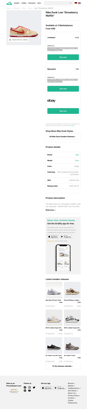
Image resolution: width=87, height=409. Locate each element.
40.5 (58, 48)
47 (58, 50)
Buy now (63, 57)
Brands (70, 383)
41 (61, 48)
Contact (71, 398)
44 (73, 48)
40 (54, 48)
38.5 (49, 48)
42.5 (67, 48)
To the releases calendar (62, 366)
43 (70, 48)
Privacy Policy (73, 396)
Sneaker (16, 3)
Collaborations (73, 388)
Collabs (23, 3)
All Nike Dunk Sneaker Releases (61, 137)
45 (48, 50)
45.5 (52, 50)
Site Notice (72, 391)
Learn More (71, 125)
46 (54, 50)
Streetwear (31, 3)
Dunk (30, 8)
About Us (71, 393)
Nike (23, 8)
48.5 (61, 81)
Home (8, 8)
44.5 (76, 48)
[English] (79, 3)
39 (51, 48)
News (39, 3)
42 (64, 48)
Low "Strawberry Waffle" (44, 8)
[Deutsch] (76, 3)
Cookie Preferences (72, 401)
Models (71, 386)
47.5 (61, 50)
